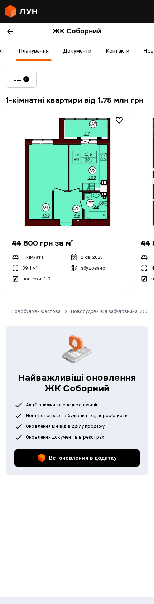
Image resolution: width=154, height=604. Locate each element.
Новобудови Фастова (36, 311)
